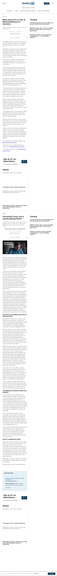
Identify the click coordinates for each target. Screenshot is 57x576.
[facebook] (10, 37)
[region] (28, 573)
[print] (26, 37)
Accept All (51, 573)
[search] (5, 3)
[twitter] (14, 37)
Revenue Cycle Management (44, 10)
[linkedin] (12, 37)
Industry (5, 16)
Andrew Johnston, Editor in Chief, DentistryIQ (15, 228)
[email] (18, 37)
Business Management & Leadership (28, 10)
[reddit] (16, 37)
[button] (3, 3)
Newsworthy (10, 10)
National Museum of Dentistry (10, 142)
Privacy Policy (36, 573)
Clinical (16, 10)
